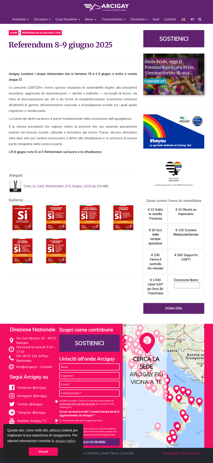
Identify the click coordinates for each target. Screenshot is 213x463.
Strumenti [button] (138, 19)
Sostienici (173, 38)
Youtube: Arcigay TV (31, 421)
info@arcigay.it (26, 367)
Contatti (170, 19)
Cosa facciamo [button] (67, 19)
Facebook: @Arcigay (31, 388)
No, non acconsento (69, 424)
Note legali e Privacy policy (181, 453)
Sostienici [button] (19, 19)
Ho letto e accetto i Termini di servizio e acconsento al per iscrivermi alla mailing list (86, 404)
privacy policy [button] (66, 441)
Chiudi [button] (43, 451)
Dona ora (173, 308)
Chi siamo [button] (41, 19)
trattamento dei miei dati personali (77, 403)
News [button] (89, 19)
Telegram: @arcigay (31, 412)
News (114, 453)
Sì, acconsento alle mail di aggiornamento (80, 420)
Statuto (93, 453)
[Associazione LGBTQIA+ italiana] (106, 5)
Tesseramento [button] (112, 19)
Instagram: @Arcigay (32, 396)
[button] (192, 19)
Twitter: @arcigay (30, 404)
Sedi (156, 19)
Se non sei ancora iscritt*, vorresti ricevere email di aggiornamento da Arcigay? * (89, 413)
